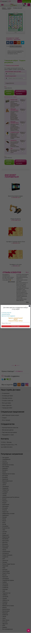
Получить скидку (15, 326)
